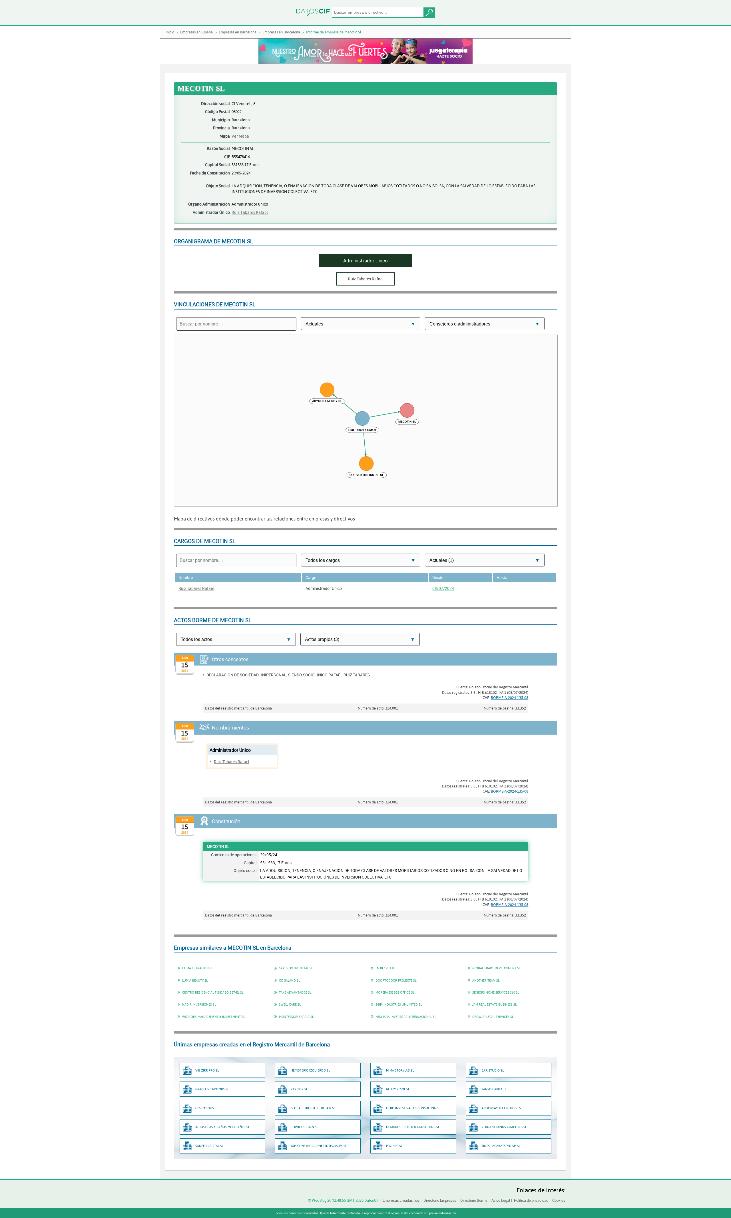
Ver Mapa (240, 136)
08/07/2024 (443, 588)
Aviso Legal (500, 1200)
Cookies (558, 1200)
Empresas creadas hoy (401, 1200)
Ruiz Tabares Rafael (250, 212)
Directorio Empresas (439, 1200)
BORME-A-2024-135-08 (509, 697)
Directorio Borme (473, 1200)
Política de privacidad (531, 1200)
